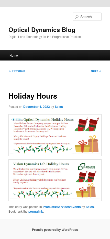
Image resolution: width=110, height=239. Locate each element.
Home (13, 55)
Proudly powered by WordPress (55, 229)
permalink (35, 211)
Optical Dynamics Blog (41, 29)
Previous (16, 70)
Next (96, 70)
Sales (59, 106)
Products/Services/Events (62, 206)
